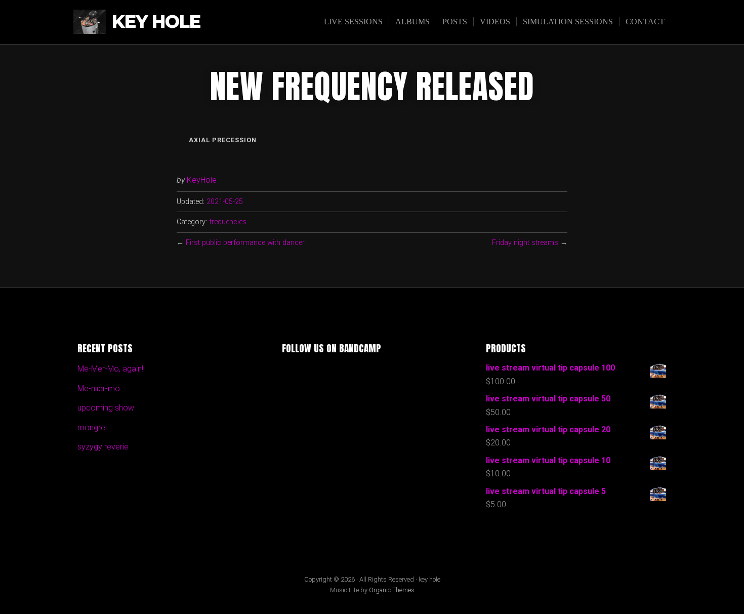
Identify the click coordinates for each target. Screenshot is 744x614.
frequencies (227, 222)
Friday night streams (525, 242)
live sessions (353, 21)
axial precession (223, 140)
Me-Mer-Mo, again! (110, 369)
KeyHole (202, 180)
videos (495, 21)
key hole (156, 22)
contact (645, 21)
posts (454, 21)
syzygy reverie (103, 447)
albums (412, 21)
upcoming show (105, 408)
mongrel (92, 427)
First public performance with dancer (245, 242)
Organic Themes (392, 590)
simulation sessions (568, 21)
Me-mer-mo (98, 388)
